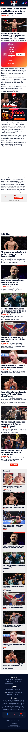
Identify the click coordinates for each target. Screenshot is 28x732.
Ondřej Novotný (9, 690)
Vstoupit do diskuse (18, 197)
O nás (16, 694)
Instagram (14, 715)
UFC (12, 15)
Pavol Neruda (9, 694)
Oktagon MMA (8, 590)
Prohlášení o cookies (14, 725)
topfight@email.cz (9, 683)
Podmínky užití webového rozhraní (14, 721)
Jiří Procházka (19, 343)
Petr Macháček (18, 692)
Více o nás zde (20, 709)
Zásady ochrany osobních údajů (14, 726)
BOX (3, 530)
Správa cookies (14, 723)
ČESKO (13, 343)
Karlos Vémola (8, 490)
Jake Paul (17, 689)
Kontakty (21, 715)
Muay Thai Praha (19, 690)
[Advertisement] (14, 162)
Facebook (7, 715)
